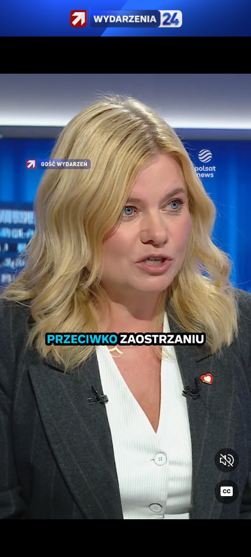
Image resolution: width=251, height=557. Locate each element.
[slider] (125, 540)
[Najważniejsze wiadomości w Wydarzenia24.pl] (125, 18)
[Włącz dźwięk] (226, 460)
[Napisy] (226, 492)
